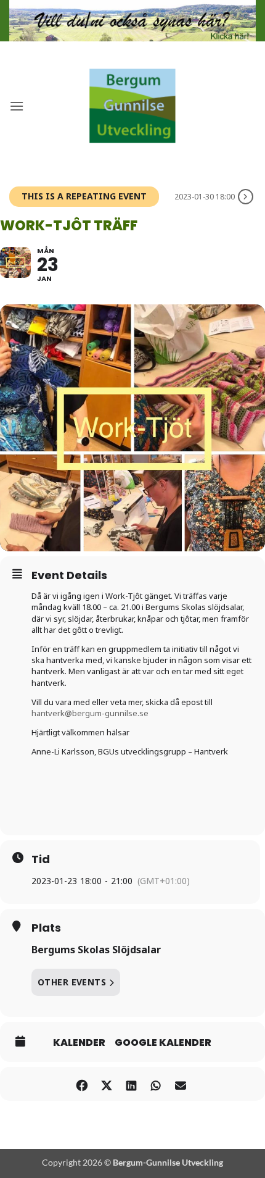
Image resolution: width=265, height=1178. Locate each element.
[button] (16, 106)
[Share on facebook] (81, 1084)
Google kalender (163, 1042)
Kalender (79, 1042)
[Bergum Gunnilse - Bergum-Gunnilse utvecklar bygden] (132, 106)
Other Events (72, 982)
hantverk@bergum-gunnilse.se (90, 713)
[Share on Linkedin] (131, 1084)
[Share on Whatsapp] (155, 1084)
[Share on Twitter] (106, 1084)
